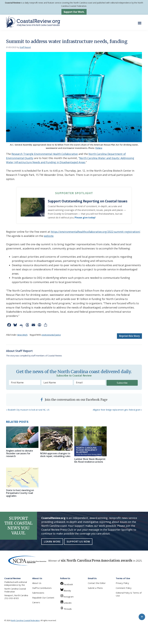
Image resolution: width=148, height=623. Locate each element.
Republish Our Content (43, 597)
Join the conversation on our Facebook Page (75, 399)
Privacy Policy (122, 583)
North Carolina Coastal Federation (15, 590)
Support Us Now (78, 541)
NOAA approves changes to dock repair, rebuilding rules (55, 455)
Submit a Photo (95, 587)
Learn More (52, 541)
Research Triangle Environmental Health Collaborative (44, 154)
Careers (36, 602)
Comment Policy (123, 587)
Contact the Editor (97, 583)
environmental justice (51, 335)
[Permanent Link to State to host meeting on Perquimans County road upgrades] (22, 477)
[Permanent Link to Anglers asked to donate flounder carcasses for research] (22, 437)
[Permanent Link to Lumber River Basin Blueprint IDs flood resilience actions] (90, 441)
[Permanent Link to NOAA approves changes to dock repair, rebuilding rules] (56, 438)
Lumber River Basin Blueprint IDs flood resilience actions (90, 460)
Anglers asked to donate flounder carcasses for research (19, 453)
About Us (36, 583)
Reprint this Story (129, 336)
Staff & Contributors (42, 587)
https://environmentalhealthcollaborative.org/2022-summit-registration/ (95, 231)
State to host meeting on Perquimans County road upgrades (20, 493)
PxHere (98, 148)
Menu (140, 21)
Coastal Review (12, 2)
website (48, 236)
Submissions (38, 592)
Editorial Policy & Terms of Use (128, 594)
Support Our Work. (74, 11)
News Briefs (22, 335)
